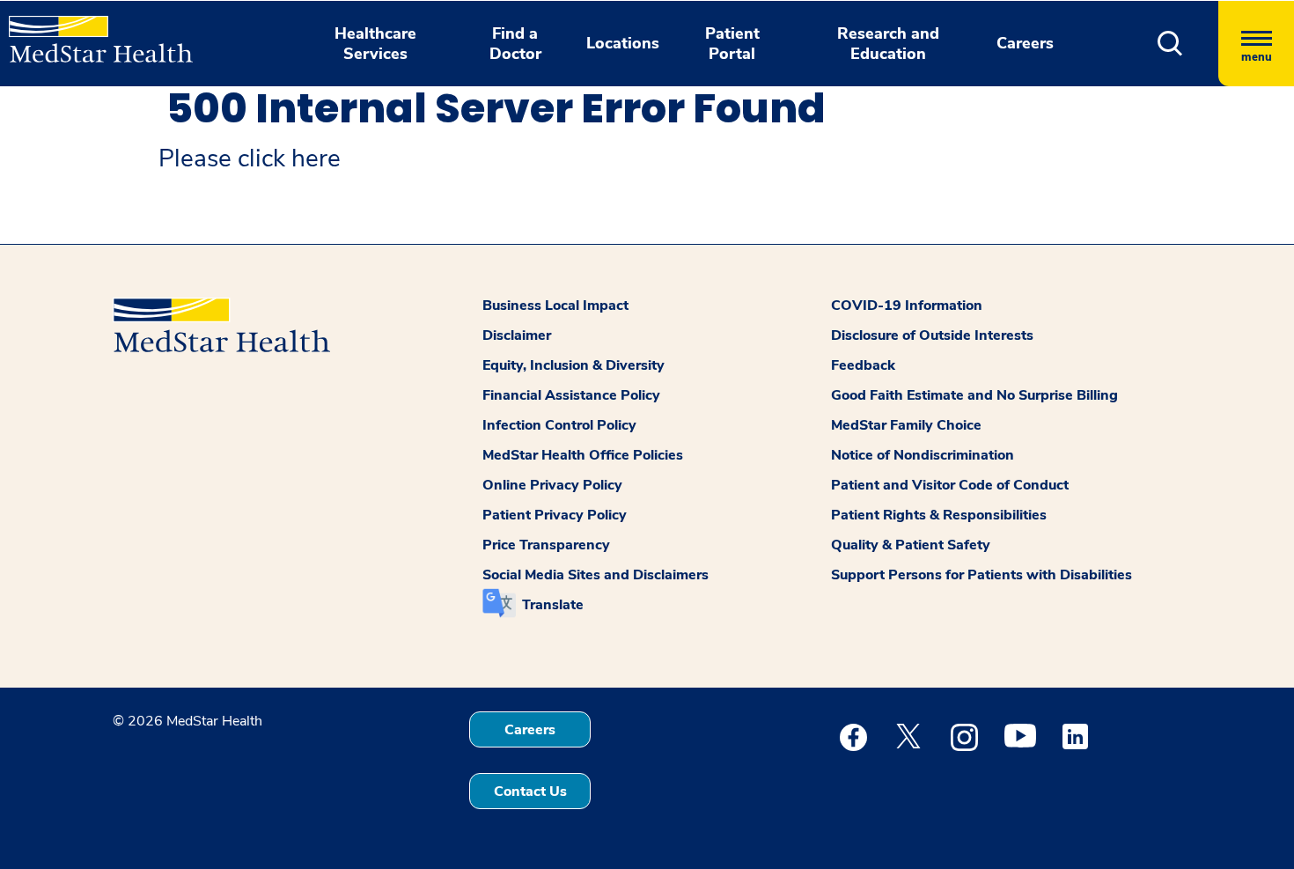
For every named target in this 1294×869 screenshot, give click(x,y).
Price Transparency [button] (546, 545)
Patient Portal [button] (732, 43)
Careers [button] (1025, 43)
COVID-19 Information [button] (906, 305)
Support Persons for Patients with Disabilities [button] (981, 575)
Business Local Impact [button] (555, 305)
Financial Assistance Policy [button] (571, 395)
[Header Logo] (92, 32)
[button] (1170, 43)
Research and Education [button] (888, 43)
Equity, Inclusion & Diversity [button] (573, 365)
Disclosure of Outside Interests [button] (932, 335)
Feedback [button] (863, 365)
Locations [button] (622, 43)
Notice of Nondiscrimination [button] (922, 455)
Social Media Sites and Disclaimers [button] (595, 575)
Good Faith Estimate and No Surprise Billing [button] (974, 395)
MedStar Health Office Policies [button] (582, 455)
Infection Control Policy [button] (559, 425)
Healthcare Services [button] (375, 43)
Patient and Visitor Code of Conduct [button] (950, 485)
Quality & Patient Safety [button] (910, 545)
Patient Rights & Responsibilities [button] (939, 515)
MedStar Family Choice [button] (906, 425)
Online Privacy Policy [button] (552, 485)
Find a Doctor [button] (515, 43)
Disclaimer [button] (516, 335)
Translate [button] (553, 605)
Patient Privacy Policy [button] (554, 515)
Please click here (249, 158)
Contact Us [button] (530, 791)
